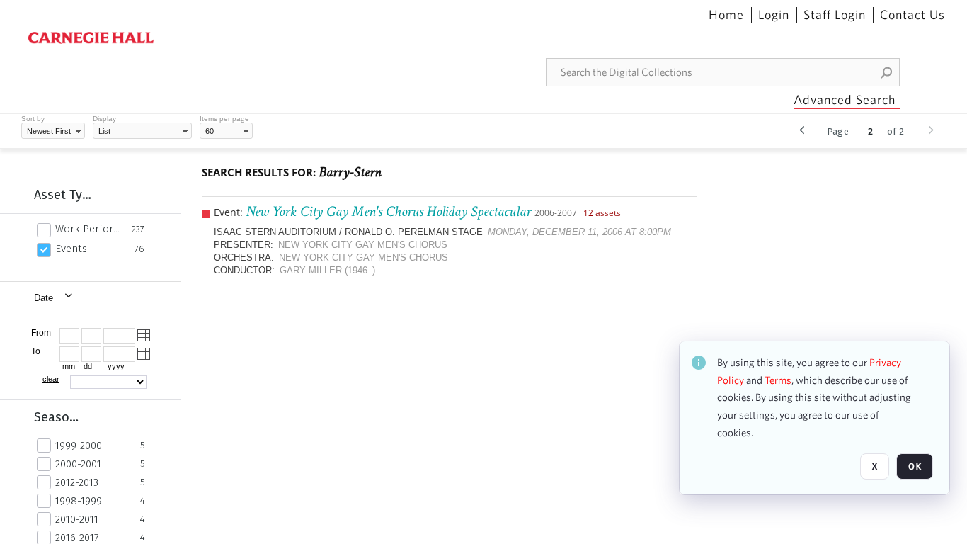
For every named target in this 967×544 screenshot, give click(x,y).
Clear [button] (50, 379)
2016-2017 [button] (77, 537)
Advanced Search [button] (845, 99)
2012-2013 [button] (76, 482)
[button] (887, 72)
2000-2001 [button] (78, 464)
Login (773, 15)
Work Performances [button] (89, 228)
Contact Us (912, 15)
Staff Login (834, 15)
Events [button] (71, 248)
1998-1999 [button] (78, 500)
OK (914, 466)
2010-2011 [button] (76, 519)
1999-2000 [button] (78, 445)
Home (726, 15)
